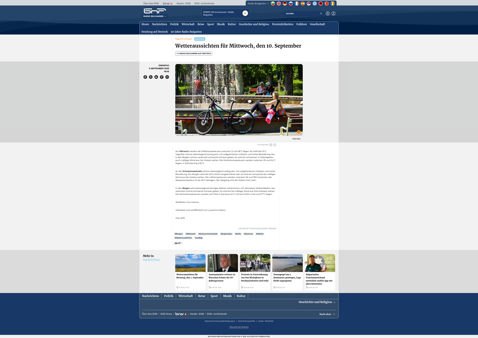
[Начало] (155, 10)
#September (226, 234)
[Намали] (274, 144)
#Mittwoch (191, 234)
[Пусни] (245, 13)
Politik (168, 296)
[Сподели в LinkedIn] (156, 77)
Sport (214, 296)
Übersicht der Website (239, 327)
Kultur (241, 296)
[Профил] (333, 13)
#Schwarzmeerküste (208, 234)
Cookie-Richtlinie (266, 321)
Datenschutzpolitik (246, 321)
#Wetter (260, 234)
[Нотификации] (328, 13)
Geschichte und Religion (315, 302)
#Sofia (238, 234)
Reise (201, 296)
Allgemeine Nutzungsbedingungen (219, 321)
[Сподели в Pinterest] (162, 77)
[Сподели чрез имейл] (167, 77)
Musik (227, 296)
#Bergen (179, 234)
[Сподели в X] (151, 77)
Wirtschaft (186, 296)
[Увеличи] (270, 144)
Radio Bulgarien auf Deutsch (195, 53)
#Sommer (248, 234)
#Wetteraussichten (183, 238)
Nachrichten (183, 39)
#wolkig (198, 238)
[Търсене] (321, 13)
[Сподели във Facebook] (145, 77)
